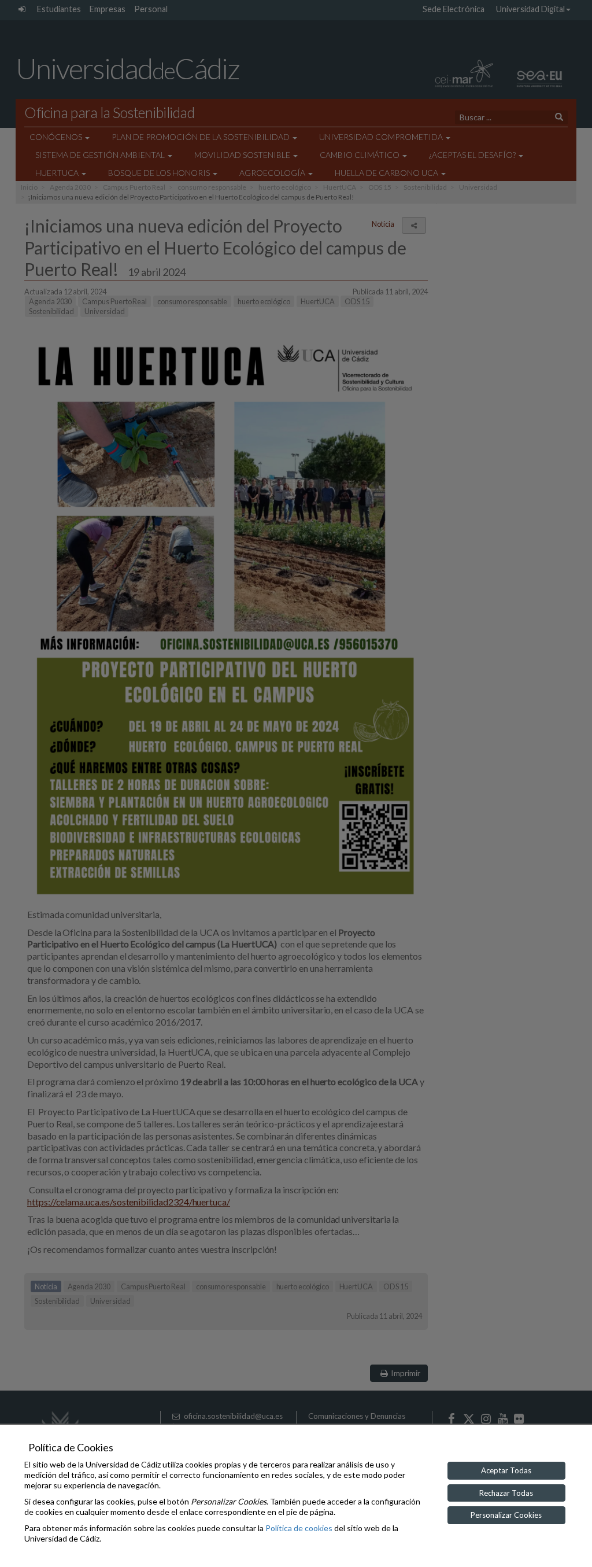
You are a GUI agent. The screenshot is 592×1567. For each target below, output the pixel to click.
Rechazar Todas (506, 1493)
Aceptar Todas (506, 1470)
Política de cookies (298, 1528)
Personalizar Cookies (506, 1515)
